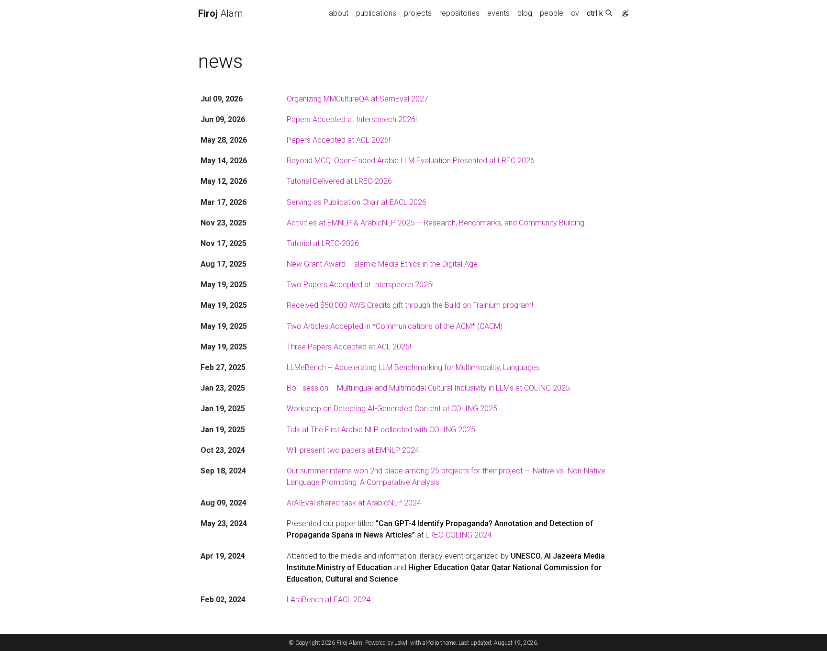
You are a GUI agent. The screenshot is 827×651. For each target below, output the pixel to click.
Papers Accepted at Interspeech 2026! (352, 119)
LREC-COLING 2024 (458, 534)
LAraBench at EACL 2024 (328, 599)
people (551, 13)
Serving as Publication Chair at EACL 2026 (356, 202)
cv (575, 13)
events (498, 13)
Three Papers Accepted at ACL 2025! (349, 346)
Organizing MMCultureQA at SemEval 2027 (357, 98)
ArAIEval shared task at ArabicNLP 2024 (354, 502)
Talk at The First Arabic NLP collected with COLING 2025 (381, 429)
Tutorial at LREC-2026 (323, 243)
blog (524, 13)
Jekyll (402, 643)
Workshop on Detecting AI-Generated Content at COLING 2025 (392, 408)
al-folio (431, 643)
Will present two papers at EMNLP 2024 (353, 450)
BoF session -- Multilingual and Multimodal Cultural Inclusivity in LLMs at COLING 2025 (428, 388)
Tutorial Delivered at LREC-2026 (339, 181)
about (338, 13)
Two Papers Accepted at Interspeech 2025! (360, 284)
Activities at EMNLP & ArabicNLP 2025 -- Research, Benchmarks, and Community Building (435, 222)
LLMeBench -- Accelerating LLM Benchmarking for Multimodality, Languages (413, 367)
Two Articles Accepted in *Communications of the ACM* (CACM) (395, 326)
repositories (459, 13)
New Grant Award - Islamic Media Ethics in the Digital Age (382, 264)
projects (418, 13)
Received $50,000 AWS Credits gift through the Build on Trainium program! (410, 305)
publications (376, 13)
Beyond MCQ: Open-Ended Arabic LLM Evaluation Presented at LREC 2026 (411, 160)
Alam (220, 13)
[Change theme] (622, 10)
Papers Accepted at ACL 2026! (338, 140)
